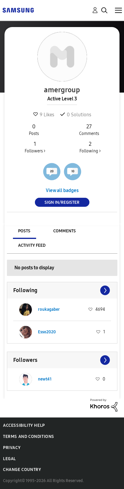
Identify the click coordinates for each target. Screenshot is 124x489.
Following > (90, 147)
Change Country (22, 469)
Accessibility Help (24, 425)
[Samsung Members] (18, 10)
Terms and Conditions (28, 436)
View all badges (62, 190)
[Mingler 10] (73, 172)
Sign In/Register (62, 202)
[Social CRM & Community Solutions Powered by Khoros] (103, 405)
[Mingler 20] (52, 172)
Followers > (35, 147)
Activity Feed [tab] (31, 245)
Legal (9, 458)
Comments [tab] (64, 231)
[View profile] (25, 309)
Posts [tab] (24, 231)
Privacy (11, 447)
